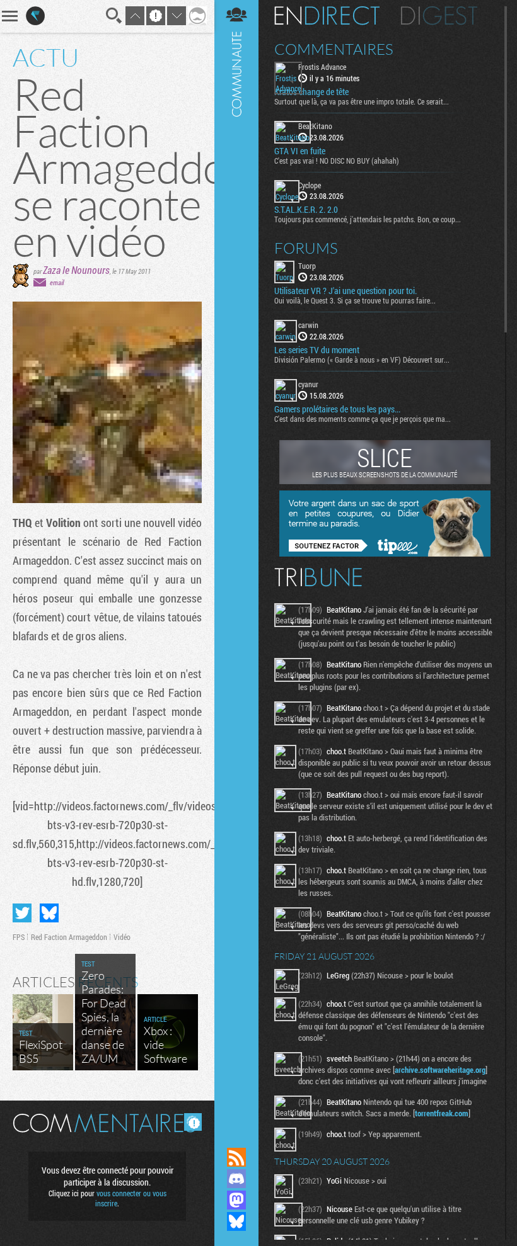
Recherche (114, 15)
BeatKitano (315, 126)
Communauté (236, 561)
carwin (308, 325)
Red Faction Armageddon (69, 937)
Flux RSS (236, 1157)
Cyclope (309, 185)
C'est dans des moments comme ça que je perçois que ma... (362, 419)
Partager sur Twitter (22, 912)
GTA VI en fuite (299, 151)
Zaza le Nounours (76, 269)
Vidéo (122, 937)
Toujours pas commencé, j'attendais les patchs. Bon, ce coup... (367, 219)
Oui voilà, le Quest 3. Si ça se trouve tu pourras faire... (355, 300)
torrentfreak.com (441, 1113)
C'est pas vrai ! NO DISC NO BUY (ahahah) (336, 161)
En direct (327, 15)
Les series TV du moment (316, 350)
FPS (19, 937)
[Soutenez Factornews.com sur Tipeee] (385, 553)
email (57, 282)
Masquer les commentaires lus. (193, 1122)
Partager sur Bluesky (49, 912)
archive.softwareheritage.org (440, 1069)
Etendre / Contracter (236, 1135)
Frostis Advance (322, 67)
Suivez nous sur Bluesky (236, 1221)
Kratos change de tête (311, 92)
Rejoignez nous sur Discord (236, 1178)
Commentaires (333, 49)
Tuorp (307, 266)
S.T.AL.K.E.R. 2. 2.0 (306, 210)
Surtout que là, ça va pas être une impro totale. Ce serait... (361, 101)
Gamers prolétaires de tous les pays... (337, 409)
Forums (306, 248)
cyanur (308, 384)
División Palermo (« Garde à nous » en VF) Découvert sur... (362, 359)
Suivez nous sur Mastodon (236, 1200)
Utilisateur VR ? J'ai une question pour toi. (345, 291)
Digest (439, 15)
